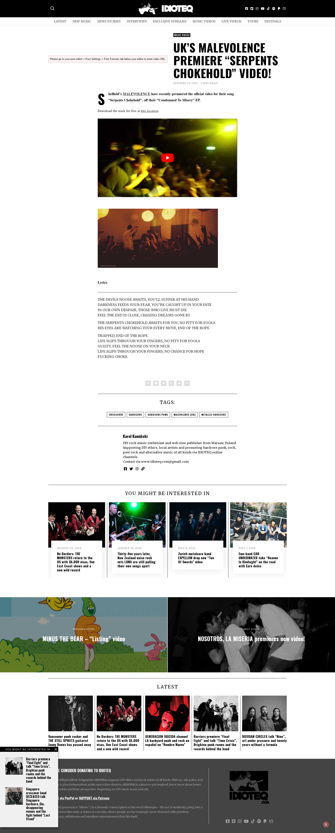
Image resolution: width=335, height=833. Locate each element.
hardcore (135, 414)
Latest (60, 21)
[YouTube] (262, 8)
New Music (82, 21)
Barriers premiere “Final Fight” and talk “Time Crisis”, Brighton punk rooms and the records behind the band (38, 770)
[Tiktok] (268, 8)
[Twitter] (252, 8)
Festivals (272, 21)
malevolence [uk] (185, 414)
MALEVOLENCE (136, 93)
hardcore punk (158, 414)
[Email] (284, 8)
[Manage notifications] (326, 824)
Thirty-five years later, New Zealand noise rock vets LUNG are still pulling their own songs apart (136, 559)
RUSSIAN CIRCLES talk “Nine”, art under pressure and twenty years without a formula (264, 740)
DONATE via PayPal (61, 797)
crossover (116, 414)
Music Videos (204, 21)
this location (149, 110)
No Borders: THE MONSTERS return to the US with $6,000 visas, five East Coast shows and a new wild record (76, 561)
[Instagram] (257, 8)
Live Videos (231, 21)
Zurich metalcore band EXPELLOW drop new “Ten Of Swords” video (196, 557)
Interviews (137, 21)
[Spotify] (273, 8)
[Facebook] (246, 8)
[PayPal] (279, 8)
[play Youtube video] (167, 158)
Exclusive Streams (169, 21)
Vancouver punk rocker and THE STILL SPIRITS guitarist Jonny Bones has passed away (69, 740)
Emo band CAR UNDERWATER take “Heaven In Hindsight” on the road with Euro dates (258, 559)
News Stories (109, 21)
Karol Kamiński (135, 436)
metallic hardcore (213, 414)
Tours (252, 21)
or (76, 797)
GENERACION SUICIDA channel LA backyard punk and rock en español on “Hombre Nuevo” (167, 740)
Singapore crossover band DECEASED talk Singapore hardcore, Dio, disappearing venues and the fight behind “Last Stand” (38, 804)
